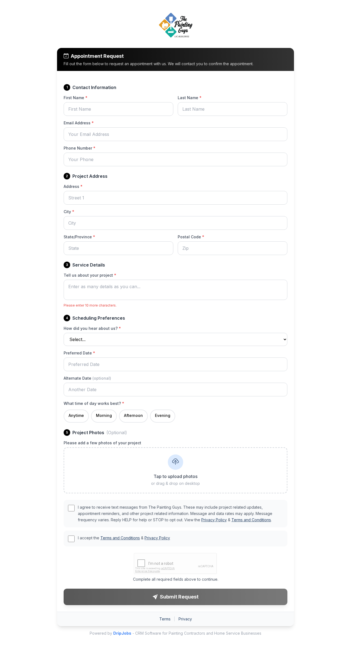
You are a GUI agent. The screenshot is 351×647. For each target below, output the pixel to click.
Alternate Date (87, 378)
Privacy (185, 619)
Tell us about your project (90, 275)
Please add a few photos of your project (102, 442)
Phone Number (79, 148)
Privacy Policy (214, 519)
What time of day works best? (94, 403)
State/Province (79, 236)
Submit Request (179, 597)
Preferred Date (79, 353)
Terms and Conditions (251, 519)
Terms (165, 619)
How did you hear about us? (92, 328)
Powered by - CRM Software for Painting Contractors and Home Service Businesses (175, 633)
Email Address (79, 123)
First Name (75, 97)
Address (73, 186)
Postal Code (191, 236)
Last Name (190, 97)
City (69, 211)
